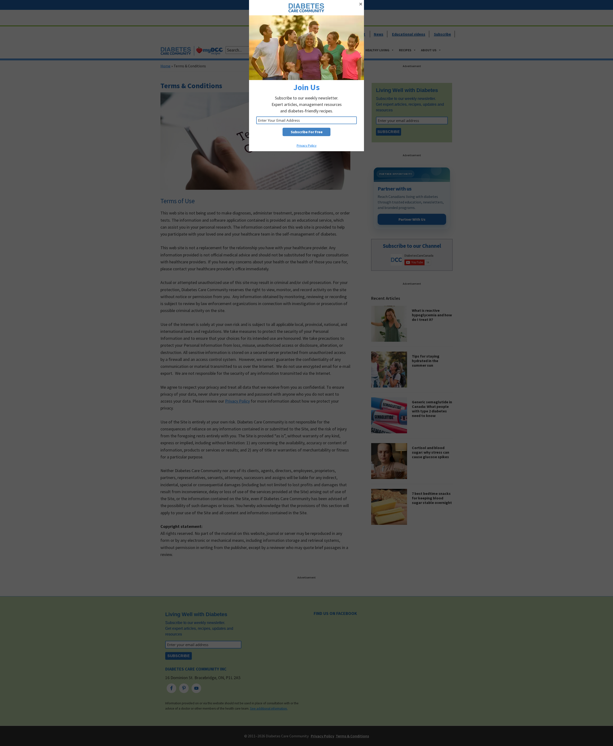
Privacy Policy (307, 145)
